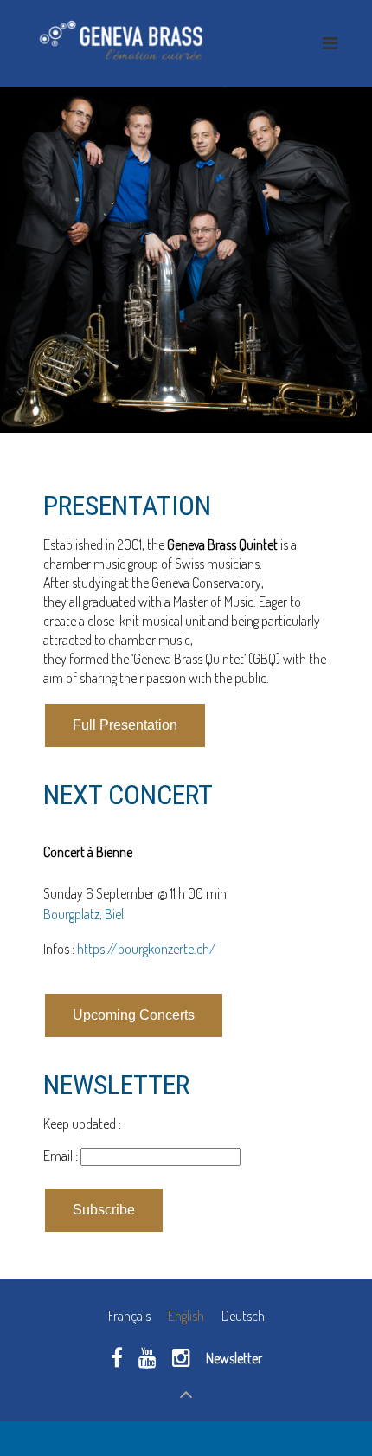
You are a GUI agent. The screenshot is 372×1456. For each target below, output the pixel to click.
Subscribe (104, 1209)
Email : (61, 1155)
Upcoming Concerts (134, 1015)
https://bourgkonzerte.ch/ (146, 948)
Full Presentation (125, 725)
